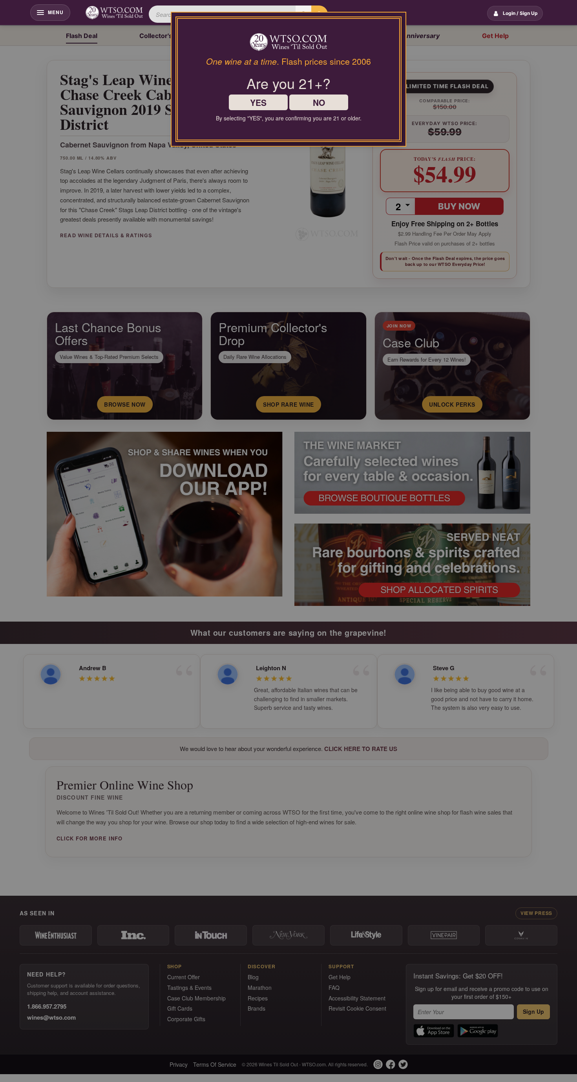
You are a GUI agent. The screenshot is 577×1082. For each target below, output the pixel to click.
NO (319, 102)
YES (258, 102)
